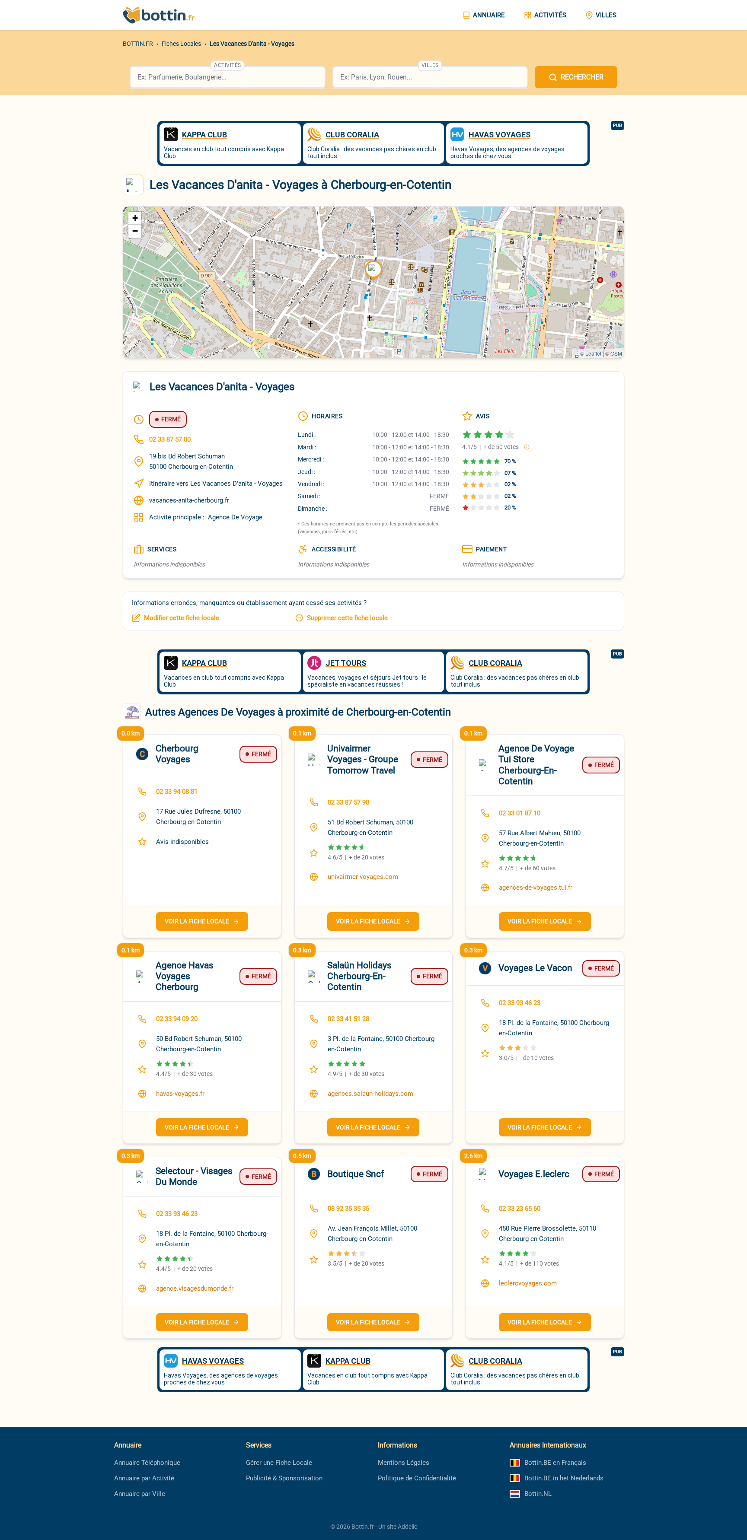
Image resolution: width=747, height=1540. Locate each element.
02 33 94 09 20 (177, 1019)
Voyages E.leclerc (533, 1174)
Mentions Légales (403, 1463)
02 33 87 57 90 (348, 802)
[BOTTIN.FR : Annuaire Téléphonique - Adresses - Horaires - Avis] (166, 15)
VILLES (606, 15)
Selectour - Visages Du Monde (194, 1176)
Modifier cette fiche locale (181, 618)
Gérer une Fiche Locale (279, 1463)
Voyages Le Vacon (535, 968)
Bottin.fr (362, 1526)
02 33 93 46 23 (519, 1003)
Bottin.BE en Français (555, 1463)
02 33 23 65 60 (519, 1208)
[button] (373, 271)
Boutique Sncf (355, 1174)
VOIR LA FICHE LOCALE (197, 921)
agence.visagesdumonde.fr (194, 1288)
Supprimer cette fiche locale (347, 618)
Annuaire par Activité (144, 1478)
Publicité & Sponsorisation (284, 1478)
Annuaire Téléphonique (147, 1463)
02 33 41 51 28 (348, 1019)
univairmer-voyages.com (363, 877)
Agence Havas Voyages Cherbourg (185, 976)
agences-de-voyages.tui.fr (535, 887)
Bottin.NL (538, 1494)
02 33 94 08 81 (177, 791)
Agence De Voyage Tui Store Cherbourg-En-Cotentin (536, 764)
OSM (616, 353)
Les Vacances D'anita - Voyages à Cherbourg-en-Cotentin (300, 185)
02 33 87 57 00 (170, 439)
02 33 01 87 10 (519, 813)
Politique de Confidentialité (417, 1478)
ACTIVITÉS (550, 15)
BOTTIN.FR (138, 43)
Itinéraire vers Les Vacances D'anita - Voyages (216, 483)
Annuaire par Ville (139, 1494)
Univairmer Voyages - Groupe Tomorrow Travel (362, 759)
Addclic (407, 1526)
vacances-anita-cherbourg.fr (189, 500)
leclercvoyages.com (528, 1283)
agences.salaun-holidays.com (370, 1094)
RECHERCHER (582, 77)
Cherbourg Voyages (177, 753)
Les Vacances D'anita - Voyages (252, 43)
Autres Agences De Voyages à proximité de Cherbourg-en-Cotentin (298, 712)
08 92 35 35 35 (348, 1208)
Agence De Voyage (235, 517)
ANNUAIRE (489, 15)
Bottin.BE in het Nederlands (563, 1478)
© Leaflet (590, 353)
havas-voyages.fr (180, 1094)
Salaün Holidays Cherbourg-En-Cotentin (359, 976)
